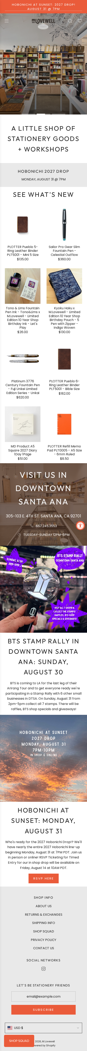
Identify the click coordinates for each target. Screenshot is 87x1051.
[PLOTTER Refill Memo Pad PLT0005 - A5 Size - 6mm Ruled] (64, 424)
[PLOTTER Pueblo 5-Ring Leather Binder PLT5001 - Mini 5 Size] (22, 225)
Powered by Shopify (43, 1045)
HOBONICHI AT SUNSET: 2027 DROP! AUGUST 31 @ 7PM (43, 6)
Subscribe (43, 1010)
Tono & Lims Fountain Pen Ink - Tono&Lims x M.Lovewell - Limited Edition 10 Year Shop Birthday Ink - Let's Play (22, 317)
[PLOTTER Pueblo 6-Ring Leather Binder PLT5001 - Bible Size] (64, 359)
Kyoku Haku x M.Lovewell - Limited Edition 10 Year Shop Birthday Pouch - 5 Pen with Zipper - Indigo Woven (64, 317)
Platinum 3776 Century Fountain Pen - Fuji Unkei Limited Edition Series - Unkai (22, 387)
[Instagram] (43, 969)
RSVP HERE (43, 878)
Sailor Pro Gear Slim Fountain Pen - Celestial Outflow (64, 251)
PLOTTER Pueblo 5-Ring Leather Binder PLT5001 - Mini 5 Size (23, 251)
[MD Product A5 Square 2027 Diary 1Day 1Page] (22, 424)
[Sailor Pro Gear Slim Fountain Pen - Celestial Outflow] (64, 225)
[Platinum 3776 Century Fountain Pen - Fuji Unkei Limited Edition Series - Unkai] (22, 359)
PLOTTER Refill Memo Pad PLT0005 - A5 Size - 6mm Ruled (64, 450)
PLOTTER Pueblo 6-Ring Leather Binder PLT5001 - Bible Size (64, 385)
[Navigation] (6, 21)
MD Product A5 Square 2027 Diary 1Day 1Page (22, 450)
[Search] (70, 21)
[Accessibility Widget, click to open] (80, 525)
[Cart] (80, 21)
